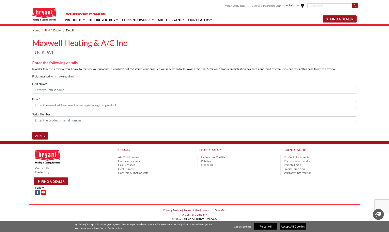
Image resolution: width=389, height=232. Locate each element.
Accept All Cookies (293, 226)
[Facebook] (38, 192)
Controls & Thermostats (133, 172)
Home (36, 30)
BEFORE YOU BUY (209, 149)
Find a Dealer (52, 181)
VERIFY (40, 136)
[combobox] (330, 5)
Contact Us (42, 168)
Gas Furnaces (126, 164)
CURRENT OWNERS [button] (136, 20)
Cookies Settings (242, 226)
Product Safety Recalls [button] (235, 5)
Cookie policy (115, 228)
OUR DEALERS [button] (198, 20)
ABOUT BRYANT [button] (170, 20)
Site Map (220, 210)
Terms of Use (192, 210)
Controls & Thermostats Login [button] (266, 5)
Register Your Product (298, 161)
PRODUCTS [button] (73, 20)
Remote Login (292, 164)
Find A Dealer (53, 30)
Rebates (206, 161)
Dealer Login (43, 172)
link (203, 69)
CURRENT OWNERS (293, 149)
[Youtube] (43, 192)
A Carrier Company (194, 214)
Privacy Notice (172, 210)
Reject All (266, 226)
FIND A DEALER (341, 19)
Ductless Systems (129, 161)
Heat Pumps (126, 169)
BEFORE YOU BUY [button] (102, 20)
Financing (207, 164)
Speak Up (207, 210)
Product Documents (296, 157)
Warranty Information (298, 172)
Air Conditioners (128, 157)
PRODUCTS (122, 149)
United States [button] (297, 6)
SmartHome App (294, 169)
